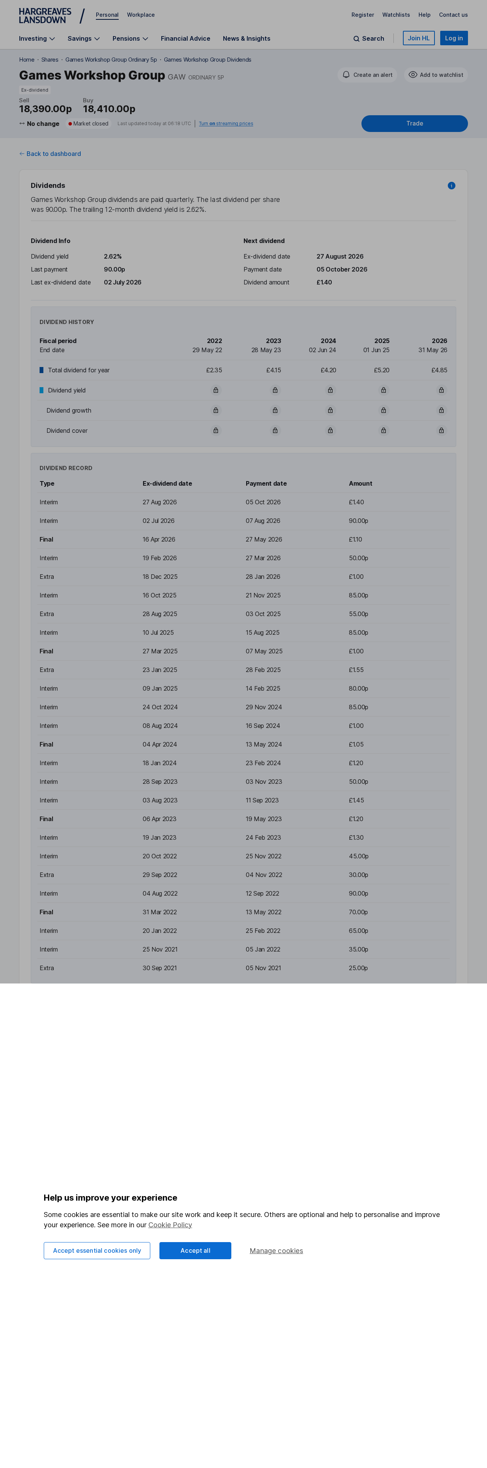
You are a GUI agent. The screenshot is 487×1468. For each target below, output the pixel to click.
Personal (107, 14)
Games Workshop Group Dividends (207, 59)
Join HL (419, 38)
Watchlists (396, 14)
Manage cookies (276, 1251)
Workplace (141, 14)
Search (373, 38)
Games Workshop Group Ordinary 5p (111, 59)
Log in (454, 38)
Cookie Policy (170, 1225)
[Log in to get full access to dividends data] (216, 390)
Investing (33, 38)
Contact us (453, 14)
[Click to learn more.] (451, 185)
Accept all (195, 1250)
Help (425, 14)
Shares (50, 59)
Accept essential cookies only (97, 1250)
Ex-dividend (34, 90)
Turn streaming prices (226, 123)
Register (363, 14)
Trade (414, 123)
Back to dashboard (54, 153)
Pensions (126, 38)
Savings (80, 38)
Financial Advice (185, 38)
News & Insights (247, 38)
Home (27, 59)
